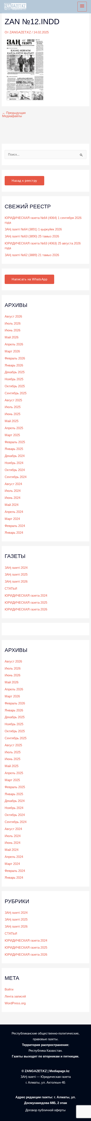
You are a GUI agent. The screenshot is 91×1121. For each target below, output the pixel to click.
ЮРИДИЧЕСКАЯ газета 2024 (26, 595)
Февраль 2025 (15, 442)
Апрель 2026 (14, 344)
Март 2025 (12, 435)
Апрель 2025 (14, 428)
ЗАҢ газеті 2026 (16, 581)
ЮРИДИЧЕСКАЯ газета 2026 (26, 609)
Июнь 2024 (12, 497)
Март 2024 (12, 519)
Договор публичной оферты (45, 1110)
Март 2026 (12, 351)
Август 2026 (13, 316)
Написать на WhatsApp (29, 279)
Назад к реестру (24, 180)
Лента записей (15, 996)
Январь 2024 (14, 532)
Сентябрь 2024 (15, 477)
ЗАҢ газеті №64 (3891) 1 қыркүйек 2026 (33, 229)
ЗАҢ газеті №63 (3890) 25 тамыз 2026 (32, 236)
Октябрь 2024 (15, 470)
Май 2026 (11, 337)
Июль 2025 (13, 407)
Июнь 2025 (12, 414)
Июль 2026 (13, 323)
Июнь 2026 (12, 330)
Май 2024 (11, 505)
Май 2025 (11, 421)
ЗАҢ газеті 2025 (16, 574)
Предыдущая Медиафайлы (14, 114)
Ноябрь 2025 (14, 379)
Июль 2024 (13, 490)
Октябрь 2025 (15, 386)
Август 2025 (13, 400)
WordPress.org (15, 1003)
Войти (9, 989)
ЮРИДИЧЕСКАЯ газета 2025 (26, 602)
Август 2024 (13, 484)
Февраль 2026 (15, 358)
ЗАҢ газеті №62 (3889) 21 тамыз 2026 (32, 255)
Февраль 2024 (15, 526)
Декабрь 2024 (15, 456)
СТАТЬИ (11, 588)
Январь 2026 (14, 365)
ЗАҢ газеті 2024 (16, 567)
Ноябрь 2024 (14, 463)
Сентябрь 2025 (15, 393)
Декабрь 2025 (15, 372)
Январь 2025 (14, 449)
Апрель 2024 (14, 512)
